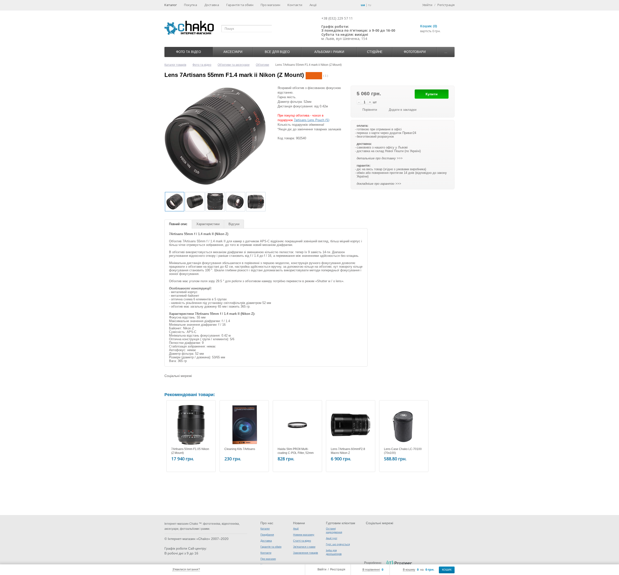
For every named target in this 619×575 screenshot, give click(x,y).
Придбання (267, 534)
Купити (432, 94)
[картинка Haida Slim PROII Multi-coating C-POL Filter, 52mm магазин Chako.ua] (297, 425)
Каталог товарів (175, 64)
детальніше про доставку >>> (380, 158)
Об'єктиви (262, 64)
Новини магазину (303, 534)
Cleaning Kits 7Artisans (239, 449)
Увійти (427, 5)
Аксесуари (232, 52)
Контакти (294, 5)
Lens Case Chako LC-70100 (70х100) (403, 451)
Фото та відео (188, 52)
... (445, 52)
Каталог (170, 5)
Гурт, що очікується (338, 544)
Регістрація (446, 5)
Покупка (190, 5)
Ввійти (321, 569)
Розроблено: (373, 563)
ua (363, 5)
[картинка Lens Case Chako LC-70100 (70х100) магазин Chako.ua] (404, 425)
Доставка (211, 5)
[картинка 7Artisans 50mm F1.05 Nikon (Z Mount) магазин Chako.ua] (191, 425)
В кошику (409, 569)
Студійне (375, 52)
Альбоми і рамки (329, 52)
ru (369, 5)
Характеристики (208, 224)
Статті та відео (302, 540)
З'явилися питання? (186, 569)
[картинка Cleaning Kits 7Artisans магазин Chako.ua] (244, 425)
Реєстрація (337, 569)
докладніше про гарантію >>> (379, 183)
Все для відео (277, 52)
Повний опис (178, 224)
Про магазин (270, 5)
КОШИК (446, 569)
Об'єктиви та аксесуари (234, 64)
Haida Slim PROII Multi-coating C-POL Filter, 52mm (296, 451)
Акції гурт (331, 538)
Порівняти (369, 109)
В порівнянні (371, 569)
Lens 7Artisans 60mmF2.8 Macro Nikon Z (348, 451)
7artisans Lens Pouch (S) (311, 120)
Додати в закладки (402, 109)
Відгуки (233, 224)
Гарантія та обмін (239, 5)
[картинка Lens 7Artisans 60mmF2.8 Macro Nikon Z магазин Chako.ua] (350, 425)
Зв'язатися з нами (304, 546)
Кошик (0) (428, 26)
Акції (313, 5)
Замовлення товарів (305, 552)
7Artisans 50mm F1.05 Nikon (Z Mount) (190, 451)
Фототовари (415, 52)
